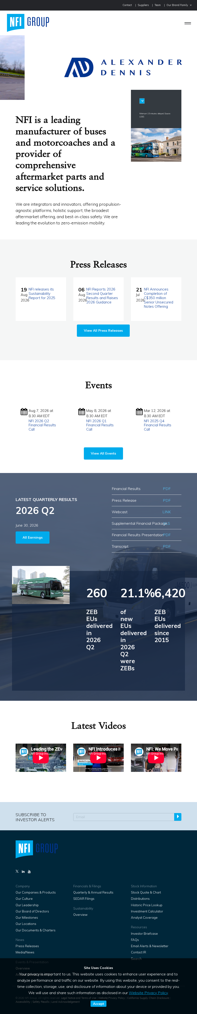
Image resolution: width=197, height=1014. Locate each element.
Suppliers (143, 5)
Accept (98, 1004)
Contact (127, 5)
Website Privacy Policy (148, 992)
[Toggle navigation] (187, 23)
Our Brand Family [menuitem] (177, 5)
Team (157, 5)
